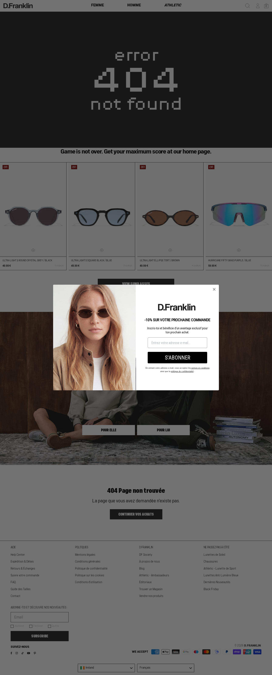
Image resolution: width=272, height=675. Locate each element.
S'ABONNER (177, 358)
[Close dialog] (214, 289)
